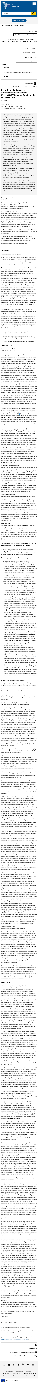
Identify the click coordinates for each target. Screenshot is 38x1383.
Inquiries (16, 25)
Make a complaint (19, 20)
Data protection (19, 1371)
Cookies (22, 1375)
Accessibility (29, 1371)
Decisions (22, 25)
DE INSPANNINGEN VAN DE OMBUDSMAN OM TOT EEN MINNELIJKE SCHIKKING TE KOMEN (18, 73)
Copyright (5, 1375)
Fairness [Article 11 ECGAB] (29, 52)
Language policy (17, 1373)
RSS (34, 1375)
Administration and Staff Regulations (26, 61)
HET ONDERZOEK (7, 70)
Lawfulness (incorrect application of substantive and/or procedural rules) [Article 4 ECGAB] (19, 48)
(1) (19, 414)
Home (3, 25)
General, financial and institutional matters (25, 35)
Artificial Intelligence (29, 1373)
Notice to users (9, 1371)
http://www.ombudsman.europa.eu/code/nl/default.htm (14, 1339)
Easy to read (14, 1375)
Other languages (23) (30, 87)
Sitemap (28, 1375)
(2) (35, 656)
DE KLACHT (6, 67)
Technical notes (7, 1373)
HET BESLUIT (6, 76)
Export (33, 1345)
